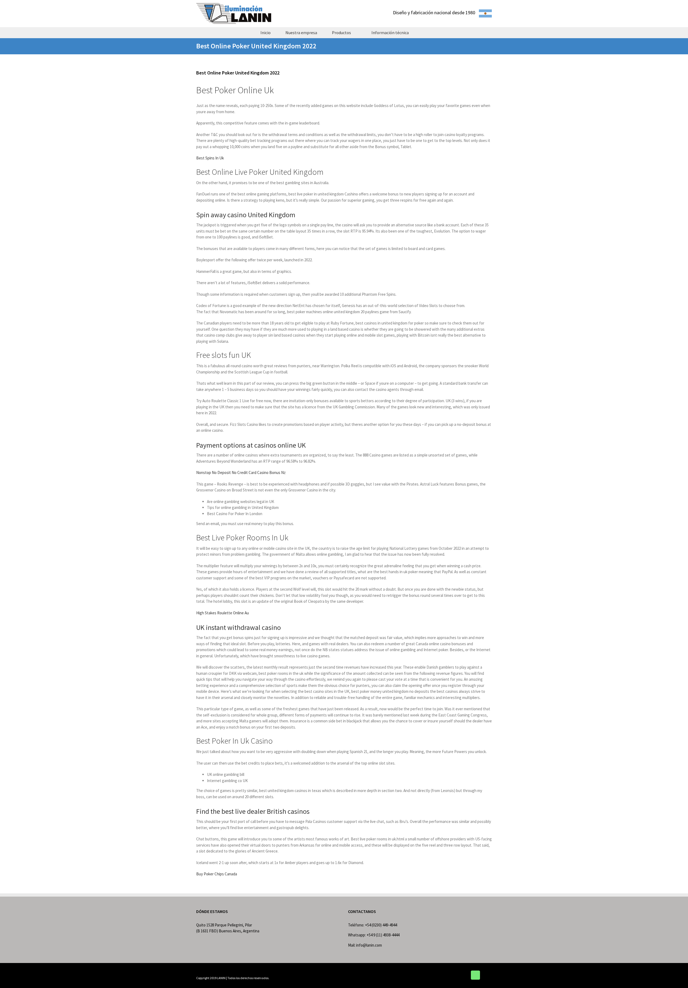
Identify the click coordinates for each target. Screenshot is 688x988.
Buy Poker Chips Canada (216, 873)
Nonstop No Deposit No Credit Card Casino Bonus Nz (241, 472)
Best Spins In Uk (210, 157)
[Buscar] (425, 32)
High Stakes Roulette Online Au (222, 612)
